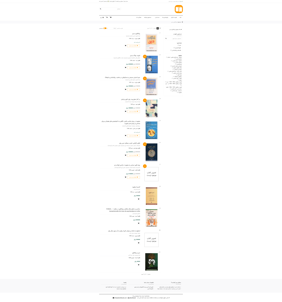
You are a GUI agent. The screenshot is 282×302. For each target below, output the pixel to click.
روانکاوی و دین (136, 33)
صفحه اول (147, 296)
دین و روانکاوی (136, 253)
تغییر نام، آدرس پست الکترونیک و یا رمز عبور (143, 287)
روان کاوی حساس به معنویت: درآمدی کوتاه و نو (127, 165)
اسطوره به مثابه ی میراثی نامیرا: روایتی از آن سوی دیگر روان (124, 231)
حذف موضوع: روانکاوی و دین (175, 29)
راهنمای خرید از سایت (121, 289)
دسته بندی (157, 17)
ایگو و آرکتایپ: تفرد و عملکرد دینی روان (129, 143)
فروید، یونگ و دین (135, 55)
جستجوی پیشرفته (147, 17)
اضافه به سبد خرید (132, 46)
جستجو (179, 22)
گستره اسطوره (136, 187)
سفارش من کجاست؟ (119, 1)
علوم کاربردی (177, 48)
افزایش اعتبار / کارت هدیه (109, 1)
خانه (180, 17)
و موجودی (101, 28)
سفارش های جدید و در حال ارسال (167, 287)
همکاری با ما (138, 17)
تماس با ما (101, 1)
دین (179, 45)
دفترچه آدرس (150, 289)
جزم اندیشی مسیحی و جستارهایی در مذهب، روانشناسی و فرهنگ (122, 77)
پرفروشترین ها (165, 17)
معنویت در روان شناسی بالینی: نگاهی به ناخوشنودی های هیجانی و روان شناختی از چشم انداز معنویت (121, 122)
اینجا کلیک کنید (109, 287)
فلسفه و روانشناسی (175, 50)
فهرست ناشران (174, 17)
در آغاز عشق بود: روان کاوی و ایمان (130, 99)
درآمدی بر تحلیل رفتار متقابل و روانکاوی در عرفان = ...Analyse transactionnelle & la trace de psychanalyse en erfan (123, 210)
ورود (101, 17)
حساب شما (126, 1)
